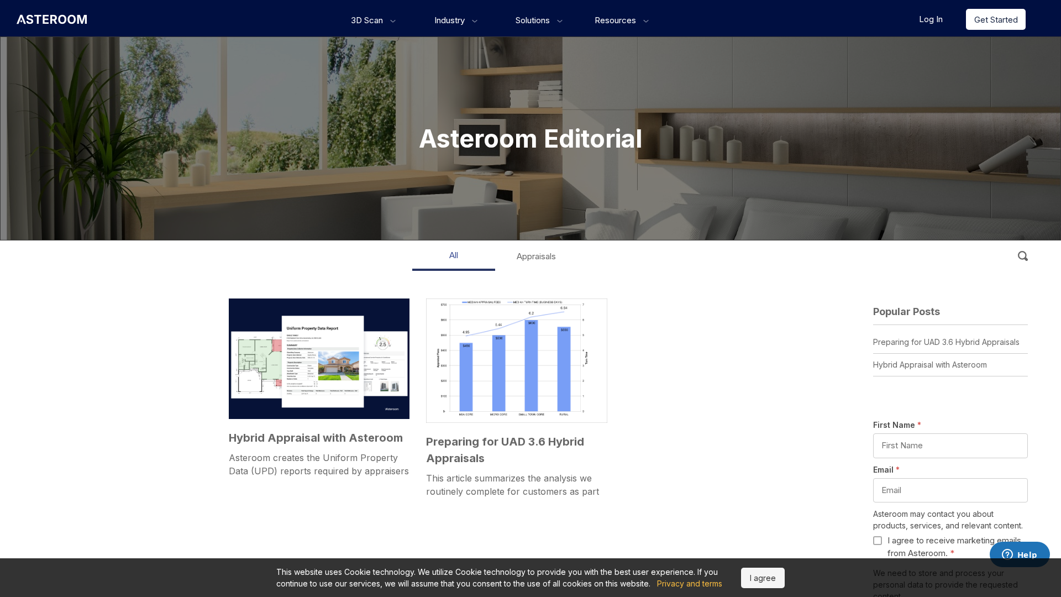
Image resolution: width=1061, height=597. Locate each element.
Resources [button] (616, 20)
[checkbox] (950, 547)
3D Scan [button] (368, 20)
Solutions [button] (534, 20)
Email (886, 469)
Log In (931, 19)
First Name (897, 425)
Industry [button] (450, 20)
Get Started (996, 19)
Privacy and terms (689, 583)
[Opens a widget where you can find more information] (1019, 555)
